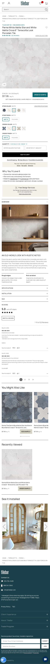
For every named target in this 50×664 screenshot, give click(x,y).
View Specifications (41, 106)
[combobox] (25, 9)
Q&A (3, 299)
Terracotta (12, 16)
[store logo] (25, 3)
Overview (5, 202)
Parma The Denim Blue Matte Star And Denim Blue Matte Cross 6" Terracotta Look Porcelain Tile (17, 426)
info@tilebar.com (10, 590)
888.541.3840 (8, 585)
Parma (21, 16)
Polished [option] (15, 119)
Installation (7, 293)
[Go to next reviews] (33, 379)
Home (4, 16)
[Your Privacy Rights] (3, 660)
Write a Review (8, 318)
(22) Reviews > (15, 35)
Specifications (7, 288)
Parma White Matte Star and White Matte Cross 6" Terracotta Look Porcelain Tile (16, 484)
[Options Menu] (47, 348)
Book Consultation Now (25, 194)
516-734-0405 (9, 581)
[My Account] (9, 2)
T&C (13, 607)
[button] (7, 660)
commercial (24, 179)
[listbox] (25, 110)
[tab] (25, 201)
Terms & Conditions (28, 652)
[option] (4, 110)
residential (13, 179)
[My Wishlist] (40, 3)
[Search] (46, 9)
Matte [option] (6, 119)
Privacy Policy (5, 607)
